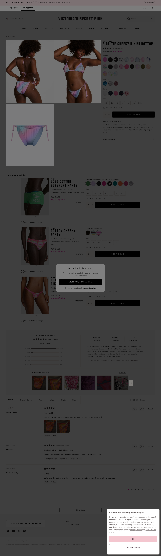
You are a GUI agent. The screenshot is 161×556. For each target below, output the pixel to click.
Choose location (89, 288)
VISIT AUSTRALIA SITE (80, 282)
